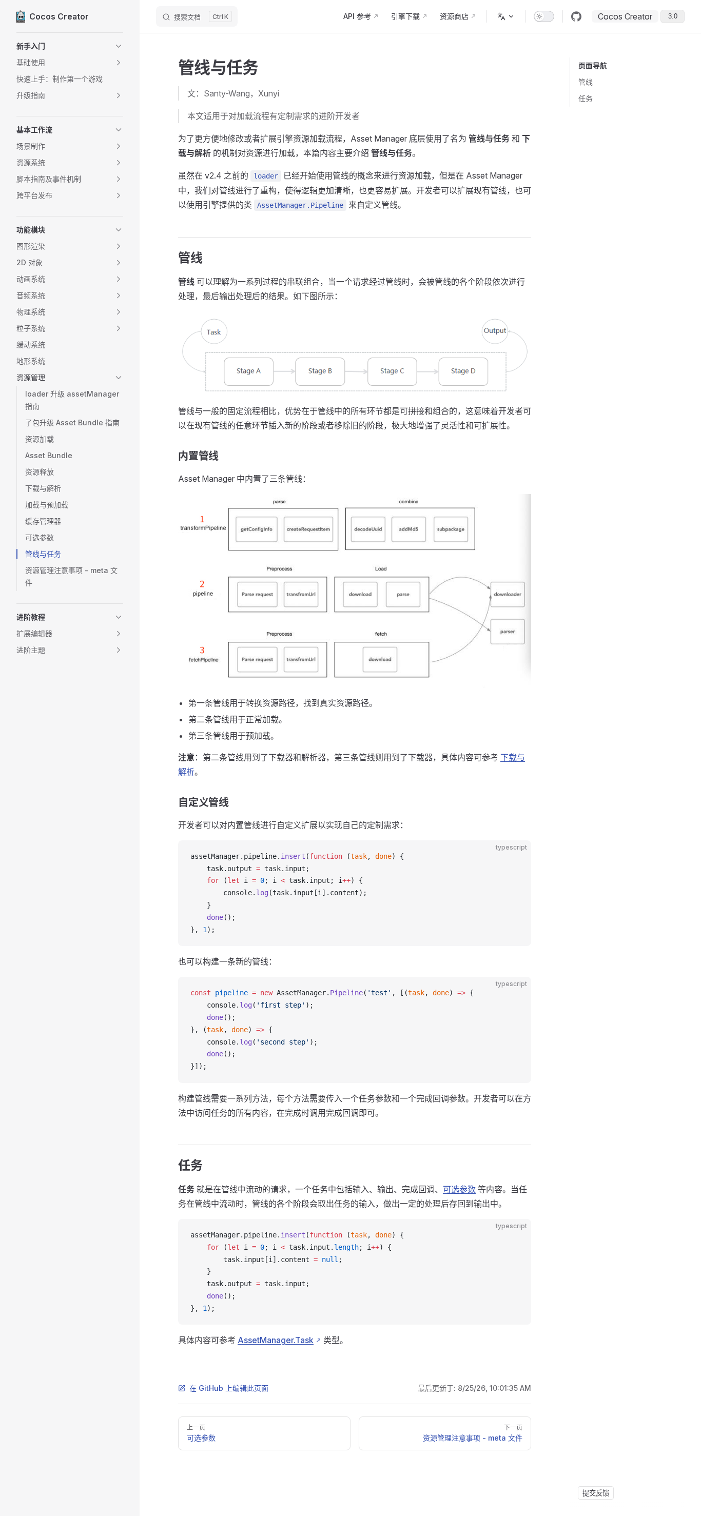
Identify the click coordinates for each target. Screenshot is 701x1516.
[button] (69, 46)
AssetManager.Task (276, 1340)
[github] (576, 16)
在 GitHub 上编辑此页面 (228, 1388)
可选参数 (459, 1189)
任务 (585, 98)
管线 (585, 81)
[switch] (544, 16)
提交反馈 (595, 1493)
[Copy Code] (514, 856)
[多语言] (506, 16)
